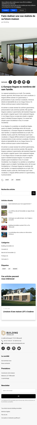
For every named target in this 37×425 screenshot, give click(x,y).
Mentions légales (5, 411)
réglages (18, 7)
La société (5, 356)
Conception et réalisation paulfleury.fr (10, 418)
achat (7, 179)
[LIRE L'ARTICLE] (18, 302)
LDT (12, 179)
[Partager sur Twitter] (15, 82)
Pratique (3, 256)
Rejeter (13, 10)
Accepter (6, 10)
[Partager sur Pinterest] (28, 82)
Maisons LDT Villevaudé (8, 375)
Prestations (5, 369)
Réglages (22, 10)
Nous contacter (5, 363)
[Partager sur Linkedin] (19, 82)
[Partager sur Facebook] (10, 82)
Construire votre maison (8, 373)
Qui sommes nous (6, 360)
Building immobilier (19, 13)
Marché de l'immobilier (7, 252)
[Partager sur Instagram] (24, 82)
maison (18, 179)
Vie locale (4, 259)
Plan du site (4, 414)
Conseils (3, 249)
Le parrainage (5, 378)
